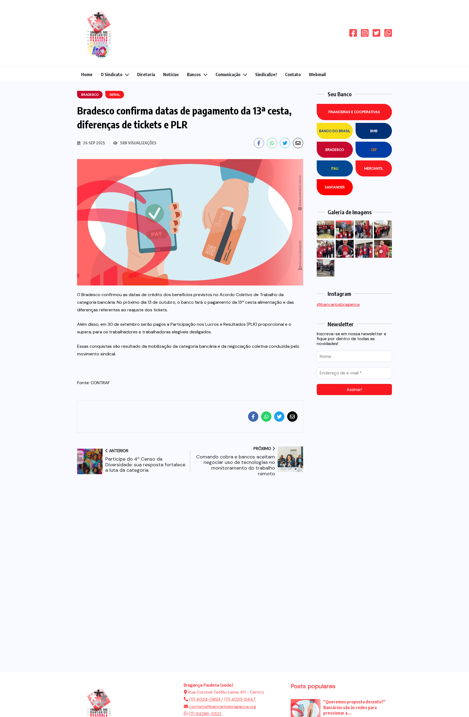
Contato (293, 74)
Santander (335, 187)
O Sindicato (111, 74)
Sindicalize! (266, 74)
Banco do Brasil (334, 131)
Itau (334, 168)
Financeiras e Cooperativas (354, 112)
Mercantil (373, 168)
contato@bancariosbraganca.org (222, 706)
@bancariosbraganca (338, 304)
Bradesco (334, 149)
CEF (374, 149)
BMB (374, 131)
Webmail (317, 74)
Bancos (194, 74)
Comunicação (228, 74)
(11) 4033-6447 (240, 699)
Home (87, 74)
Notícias (171, 74)
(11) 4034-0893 (205, 699)
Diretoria (146, 74)
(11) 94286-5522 (205, 713)
